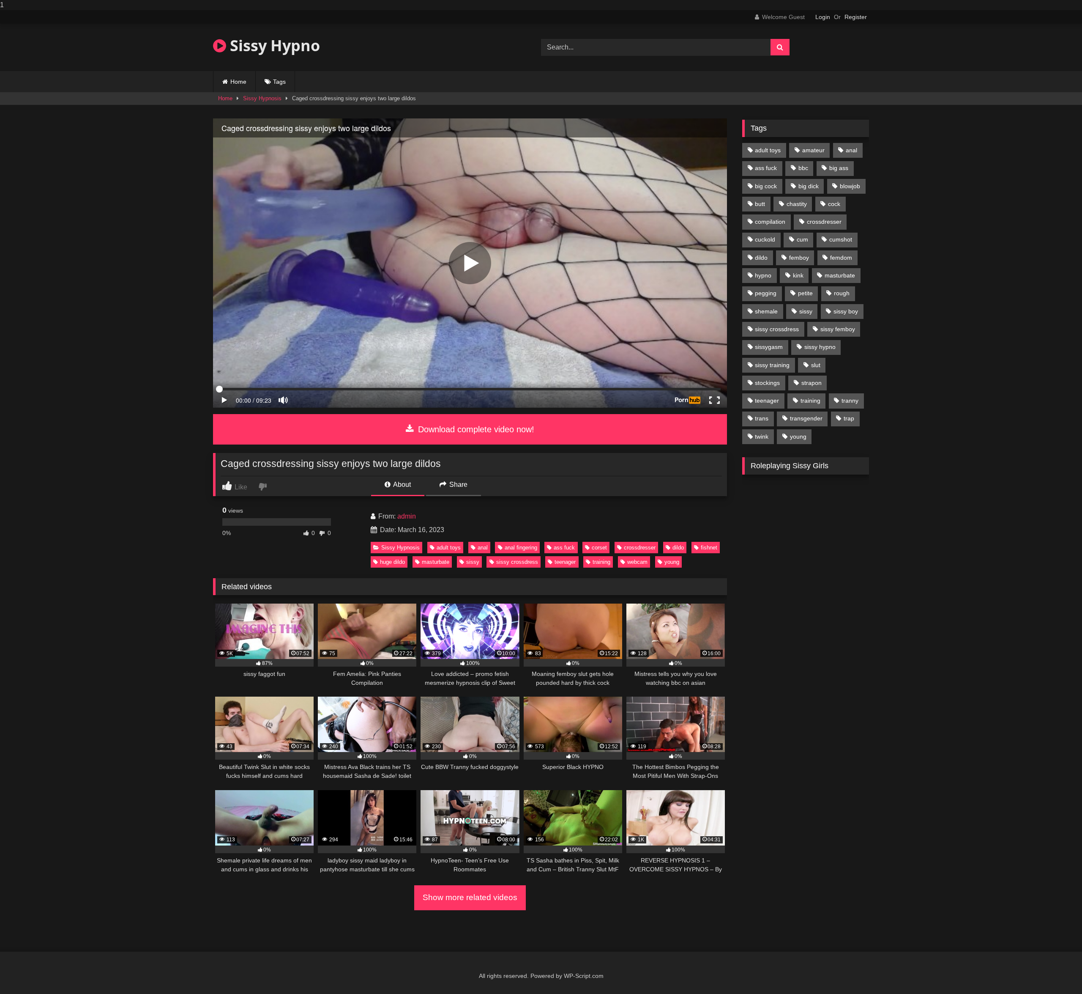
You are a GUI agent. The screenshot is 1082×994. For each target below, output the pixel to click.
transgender (806, 418)
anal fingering (521, 547)
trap (849, 418)
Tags (279, 81)
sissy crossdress (517, 562)
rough (842, 293)
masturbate (435, 562)
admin (406, 516)
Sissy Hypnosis (262, 98)
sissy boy (845, 311)
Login (822, 17)
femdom (841, 257)
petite (805, 293)
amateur (813, 150)
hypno (763, 275)
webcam (637, 562)
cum (802, 239)
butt (760, 203)
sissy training (772, 365)
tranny (850, 400)
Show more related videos (470, 897)
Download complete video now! (474, 429)
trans (761, 418)
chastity (797, 203)
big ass (838, 168)
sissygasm (769, 346)
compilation (770, 221)
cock (834, 203)
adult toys (449, 547)
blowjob (850, 186)
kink (798, 275)
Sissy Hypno (273, 45)
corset (599, 547)
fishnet (709, 547)
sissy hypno (820, 346)
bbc (803, 168)
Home (238, 81)
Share (457, 484)
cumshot (840, 239)
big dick (808, 186)
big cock (766, 186)
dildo (678, 547)
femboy (799, 257)
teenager (565, 562)
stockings (767, 382)
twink (761, 436)
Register (855, 17)
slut (815, 365)
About (401, 484)
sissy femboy (837, 329)
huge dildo (392, 562)
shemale (766, 311)
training (601, 562)
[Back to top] (1055, 970)
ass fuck (564, 547)
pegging (765, 293)
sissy (472, 562)
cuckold (765, 239)
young (671, 562)
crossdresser (640, 547)
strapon (811, 382)
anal (483, 547)
